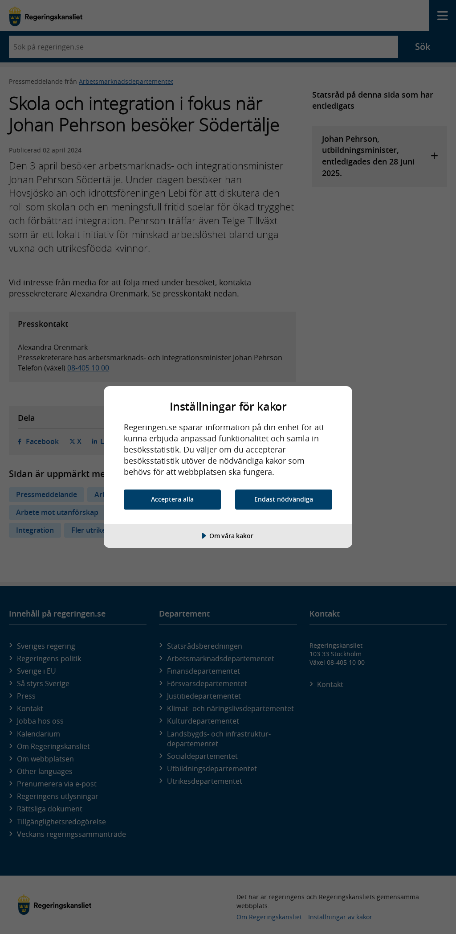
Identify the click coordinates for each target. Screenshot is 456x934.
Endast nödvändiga (283, 499)
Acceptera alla (172, 499)
